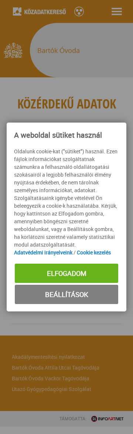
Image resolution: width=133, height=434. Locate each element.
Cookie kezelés (94, 252)
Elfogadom (66, 273)
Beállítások (66, 294)
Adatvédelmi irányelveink (43, 252)
